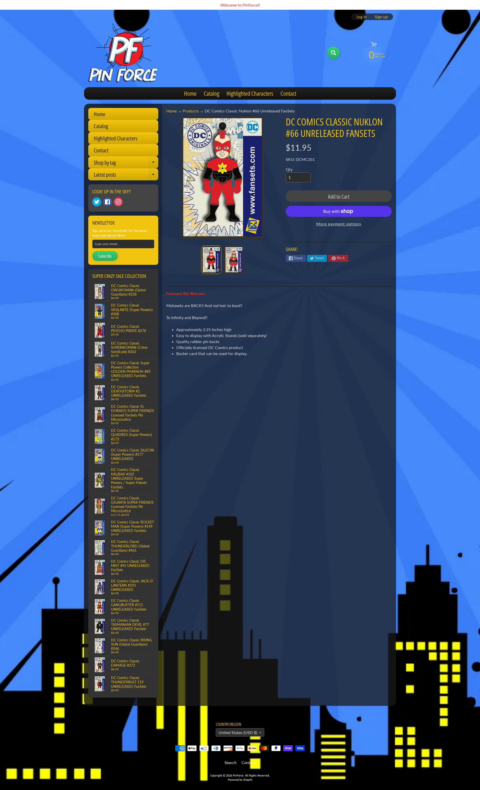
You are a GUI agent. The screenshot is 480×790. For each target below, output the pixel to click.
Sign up (381, 17)
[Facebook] (107, 201)
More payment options (338, 223)
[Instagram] (118, 201)
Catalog (211, 93)
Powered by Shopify (240, 779)
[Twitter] (96, 201)
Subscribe (105, 256)
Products (191, 110)
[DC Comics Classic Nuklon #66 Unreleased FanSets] (211, 259)
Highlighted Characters (249, 93)
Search (230, 762)
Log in (361, 17)
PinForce (238, 775)
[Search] (333, 52)
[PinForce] (126, 52)
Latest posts (126, 175)
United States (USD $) (237, 732)
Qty (289, 169)
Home (190, 93)
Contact (288, 93)
